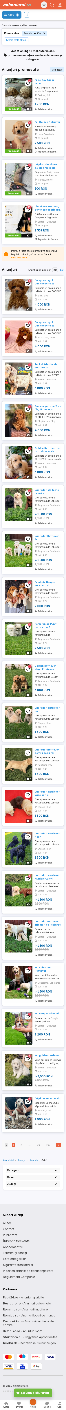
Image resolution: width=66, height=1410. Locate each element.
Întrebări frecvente (16, 1241)
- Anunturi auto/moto (27, 1303)
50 (61, 270)
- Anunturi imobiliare (25, 1309)
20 (55, 270)
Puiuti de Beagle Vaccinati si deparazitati (45, 585)
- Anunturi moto (23, 1331)
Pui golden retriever (47, 1055)
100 (48, 1144)
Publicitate (10, 1235)
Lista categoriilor (14, 1259)
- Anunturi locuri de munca (29, 1315)
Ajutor (7, 1223)
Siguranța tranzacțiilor (18, 1265)
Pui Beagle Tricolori (47, 1013)
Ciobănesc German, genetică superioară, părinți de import (47, 209)
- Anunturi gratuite (23, 1297)
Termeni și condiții (15, 1253)
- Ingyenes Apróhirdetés (30, 1337)
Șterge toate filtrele (16, 40)
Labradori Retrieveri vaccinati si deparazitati (47, 795)
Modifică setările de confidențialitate (28, 1271)
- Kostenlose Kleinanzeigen (29, 1343)
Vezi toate (57, 69)
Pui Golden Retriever (47, 121)
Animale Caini (33, 33)
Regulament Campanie (19, 1277)
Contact (8, 1229)
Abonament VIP (14, 1247)
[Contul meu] (60, 3)
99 (38, 1144)
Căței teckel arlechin (47, 1098)
